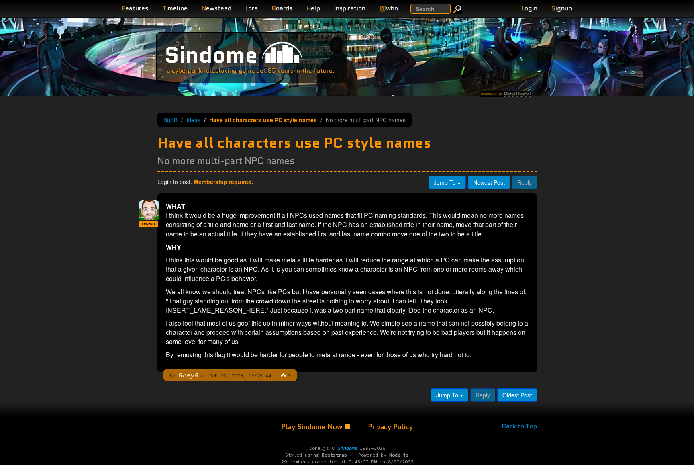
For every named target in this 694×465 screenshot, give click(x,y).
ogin (529, 8)
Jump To (445, 182)
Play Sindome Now (313, 427)
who (389, 8)
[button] (283, 375)
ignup (561, 8)
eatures (135, 8)
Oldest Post (517, 395)
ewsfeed (216, 8)
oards (282, 8)
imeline (175, 8)
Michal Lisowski (517, 93)
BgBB (170, 120)
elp (313, 8)
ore (251, 8)
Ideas (193, 120)
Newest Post (489, 182)
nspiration (349, 8)
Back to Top (519, 426)
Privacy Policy (390, 427)
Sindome (211, 55)
